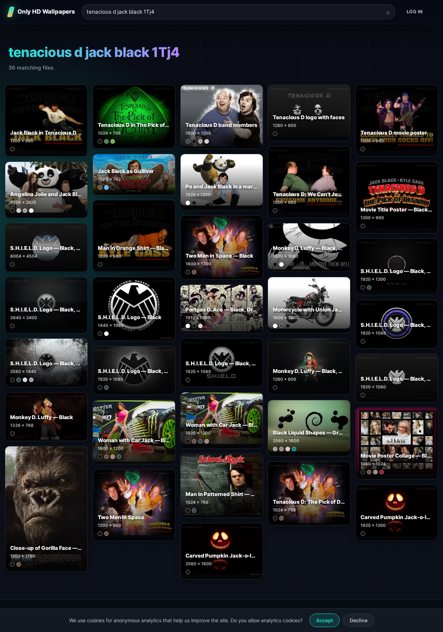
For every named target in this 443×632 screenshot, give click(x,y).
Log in (415, 11)
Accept (324, 620)
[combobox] (234, 12)
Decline (359, 620)
